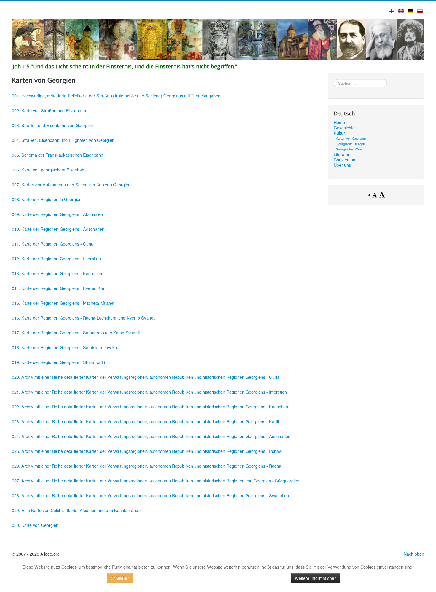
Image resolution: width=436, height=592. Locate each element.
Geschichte (344, 127)
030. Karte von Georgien (35, 525)
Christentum (345, 159)
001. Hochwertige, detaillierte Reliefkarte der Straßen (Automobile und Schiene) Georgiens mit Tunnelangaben (116, 95)
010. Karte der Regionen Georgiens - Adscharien (58, 229)
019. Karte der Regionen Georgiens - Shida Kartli (58, 362)
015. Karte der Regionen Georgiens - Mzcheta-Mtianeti (63, 303)
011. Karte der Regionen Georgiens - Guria (52, 243)
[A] (375, 195)
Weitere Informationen (316, 578)
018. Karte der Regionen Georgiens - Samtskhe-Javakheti (66, 347)
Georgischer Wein (349, 149)
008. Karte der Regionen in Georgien (47, 199)
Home (339, 122)
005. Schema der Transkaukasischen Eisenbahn (57, 155)
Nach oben (414, 554)
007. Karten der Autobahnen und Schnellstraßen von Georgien (71, 184)
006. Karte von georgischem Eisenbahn (49, 169)
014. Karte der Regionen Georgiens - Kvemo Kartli (59, 288)
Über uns (342, 165)
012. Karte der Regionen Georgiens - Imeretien (56, 258)
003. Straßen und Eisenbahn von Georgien (52, 125)
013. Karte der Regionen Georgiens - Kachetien (57, 273)
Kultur (339, 133)
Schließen (120, 578)
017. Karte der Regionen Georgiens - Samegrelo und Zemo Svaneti (76, 332)
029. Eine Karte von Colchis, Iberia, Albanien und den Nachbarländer (77, 510)
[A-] (369, 195)
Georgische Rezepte (351, 143)
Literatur (341, 154)
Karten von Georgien (351, 138)
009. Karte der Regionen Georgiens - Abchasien (57, 214)
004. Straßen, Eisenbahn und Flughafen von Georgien (63, 140)
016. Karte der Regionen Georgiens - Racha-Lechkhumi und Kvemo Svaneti (83, 318)
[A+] (382, 194)
